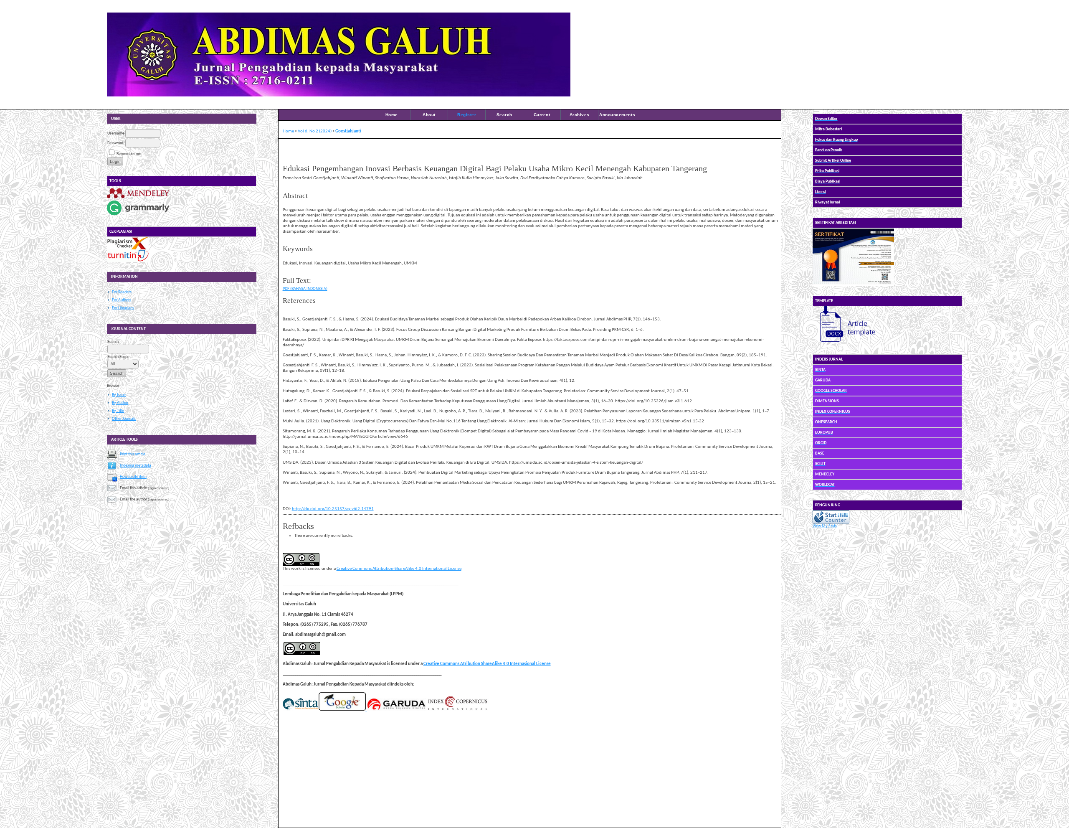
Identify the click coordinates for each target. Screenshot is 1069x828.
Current (542, 114)
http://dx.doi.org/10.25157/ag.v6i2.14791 (333, 509)
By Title (118, 411)
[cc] (302, 654)
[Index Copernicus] (457, 709)
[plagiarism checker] (128, 248)
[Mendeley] (138, 198)
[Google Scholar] (342, 709)
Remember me (129, 154)
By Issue (119, 395)
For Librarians (123, 308)
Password (115, 143)
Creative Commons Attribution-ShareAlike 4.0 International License (399, 568)
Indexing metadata (135, 465)
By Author (120, 403)
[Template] (844, 343)
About (429, 114)
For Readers (122, 292)
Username (115, 133)
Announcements (617, 114)
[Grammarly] (138, 215)
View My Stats (825, 526)
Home (391, 114)
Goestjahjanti (348, 131)
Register (466, 114)
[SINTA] (300, 709)
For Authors (121, 300)
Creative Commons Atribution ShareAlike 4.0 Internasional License (487, 664)
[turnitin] (128, 261)
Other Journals (124, 419)
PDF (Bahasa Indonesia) (305, 289)
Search (504, 114)
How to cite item (133, 477)
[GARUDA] (396, 709)
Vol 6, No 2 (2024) (315, 131)
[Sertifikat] (853, 284)
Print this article (132, 454)
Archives (580, 114)
